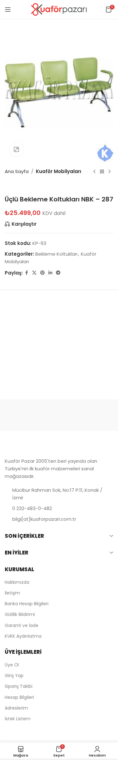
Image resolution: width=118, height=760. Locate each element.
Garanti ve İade (21, 625)
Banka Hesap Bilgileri (26, 603)
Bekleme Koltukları (56, 254)
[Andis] (32, 415)
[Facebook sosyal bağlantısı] (26, 273)
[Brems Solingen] (86, 415)
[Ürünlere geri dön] (102, 171)
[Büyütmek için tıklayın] (16, 149)
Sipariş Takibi (18, 686)
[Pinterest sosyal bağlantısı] (42, 273)
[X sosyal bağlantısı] (34, 273)
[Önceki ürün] (94, 171)
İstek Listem (18, 719)
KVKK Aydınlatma (23, 636)
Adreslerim (16, 708)
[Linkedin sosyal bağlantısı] (50, 273)
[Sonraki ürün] (109, 171)
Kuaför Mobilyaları (58, 171)
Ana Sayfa (17, 171)
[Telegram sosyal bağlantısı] (58, 273)
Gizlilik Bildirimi (20, 614)
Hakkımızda (17, 582)
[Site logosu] (59, 9)
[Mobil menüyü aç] (8, 9)
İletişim (12, 593)
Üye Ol (12, 665)
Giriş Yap (14, 675)
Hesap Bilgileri (19, 697)
